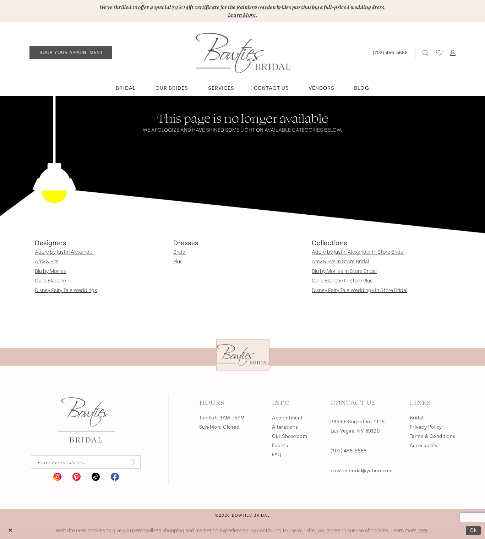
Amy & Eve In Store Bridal (340, 262)
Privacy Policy (426, 427)
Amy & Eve (47, 262)
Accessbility (424, 446)
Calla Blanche (50, 281)
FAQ (277, 455)
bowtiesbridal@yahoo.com (362, 471)
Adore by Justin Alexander (64, 252)
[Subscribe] (131, 462)
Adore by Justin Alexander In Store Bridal (358, 252)
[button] (452, 53)
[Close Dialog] (10, 530)
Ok (473, 530)
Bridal (179, 252)
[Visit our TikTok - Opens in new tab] (96, 477)
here (423, 531)
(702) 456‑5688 (349, 451)
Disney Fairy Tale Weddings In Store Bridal (359, 290)
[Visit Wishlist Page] (439, 52)
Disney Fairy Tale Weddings (66, 290)
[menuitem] (71, 52)
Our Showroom (289, 436)
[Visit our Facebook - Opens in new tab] (115, 477)
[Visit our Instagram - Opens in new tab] (57, 477)
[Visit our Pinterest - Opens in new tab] (76, 477)
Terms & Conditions (433, 436)
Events (280, 446)
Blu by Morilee (50, 271)
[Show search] (425, 53)
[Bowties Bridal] (86, 420)
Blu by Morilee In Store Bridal (344, 271)
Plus (177, 262)
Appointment (287, 418)
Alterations (285, 427)
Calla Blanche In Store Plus (342, 281)
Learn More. (242, 14)
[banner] (242, 53)
